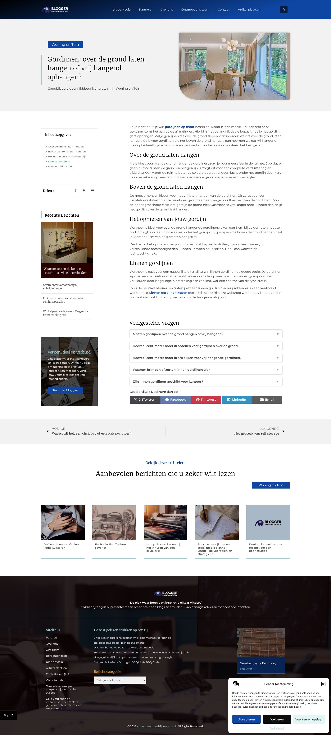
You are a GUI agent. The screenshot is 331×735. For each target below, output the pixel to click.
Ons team (52, 650)
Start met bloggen (65, 390)
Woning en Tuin (65, 45)
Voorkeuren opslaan (309, 719)
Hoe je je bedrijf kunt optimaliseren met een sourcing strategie (133, 657)
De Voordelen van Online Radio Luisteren (61, 546)
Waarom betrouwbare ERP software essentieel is (124, 647)
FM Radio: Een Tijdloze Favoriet (110, 546)
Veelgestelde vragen (61, 166)
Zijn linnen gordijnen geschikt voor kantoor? (206, 381)
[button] (323, 684)
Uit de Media (121, 9)
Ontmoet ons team (195, 9)
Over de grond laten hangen (66, 146)
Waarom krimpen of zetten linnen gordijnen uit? (206, 370)
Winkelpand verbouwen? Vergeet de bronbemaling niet (65, 313)
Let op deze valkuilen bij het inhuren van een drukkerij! (163, 548)
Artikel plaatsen (249, 9)
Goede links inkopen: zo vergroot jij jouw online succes (61, 689)
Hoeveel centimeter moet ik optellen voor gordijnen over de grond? (206, 346)
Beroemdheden (56, 655)
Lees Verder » (247, 668)
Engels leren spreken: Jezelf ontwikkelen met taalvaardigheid (132, 637)
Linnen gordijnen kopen (168, 293)
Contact (223, 9)
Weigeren (277, 719)
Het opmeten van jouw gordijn (67, 156)
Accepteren (246, 719)
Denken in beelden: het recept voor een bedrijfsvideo (265, 548)
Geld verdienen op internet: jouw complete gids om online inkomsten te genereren (63, 703)
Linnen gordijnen (59, 161)
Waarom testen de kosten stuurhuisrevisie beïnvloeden (65, 271)
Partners (145, 9)
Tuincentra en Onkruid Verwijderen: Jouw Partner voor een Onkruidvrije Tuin (142, 652)
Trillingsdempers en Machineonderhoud (119, 642)
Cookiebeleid (277, 728)
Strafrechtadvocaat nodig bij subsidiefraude (60, 286)
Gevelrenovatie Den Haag (257, 663)
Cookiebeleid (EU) (58, 674)
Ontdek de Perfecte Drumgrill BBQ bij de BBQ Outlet (127, 662)
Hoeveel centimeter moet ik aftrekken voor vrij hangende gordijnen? (206, 358)
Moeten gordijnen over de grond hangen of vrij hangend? (206, 334)
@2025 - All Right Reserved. (165, 726)
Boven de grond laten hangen (67, 151)
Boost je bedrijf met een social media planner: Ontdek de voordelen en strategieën (215, 549)
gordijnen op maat (179, 127)
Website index (55, 680)
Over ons (166, 9)
